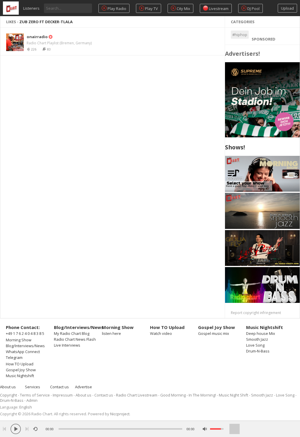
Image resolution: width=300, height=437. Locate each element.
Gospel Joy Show (21, 369)
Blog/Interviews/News (25, 345)
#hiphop (239, 34)
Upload (287, 8)
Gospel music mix (213, 333)
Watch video (161, 333)
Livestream (218, 8)
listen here (111, 333)
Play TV (151, 8)
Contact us (59, 386)
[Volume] (217, 429)
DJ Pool (253, 8)
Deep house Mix (260, 333)
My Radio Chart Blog (71, 333)
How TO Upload (19, 364)
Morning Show (18, 339)
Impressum (63, 395)
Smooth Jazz (257, 339)
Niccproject (119, 413)
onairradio (37, 36)
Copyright (8, 395)
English (25, 407)
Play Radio (116, 8)
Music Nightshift (20, 375)
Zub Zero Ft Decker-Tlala (46, 21)
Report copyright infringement (256, 312)
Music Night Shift (233, 395)
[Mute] (205, 429)
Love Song (255, 345)
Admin (32, 400)
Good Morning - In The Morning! (188, 395)
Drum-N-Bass (258, 351)
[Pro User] (50, 36)
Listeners (31, 8)
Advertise (83, 386)
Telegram (14, 357)
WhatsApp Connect (23, 351)
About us (8, 386)
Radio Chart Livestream (136, 395)
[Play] (16, 429)
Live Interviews (67, 345)
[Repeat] (35, 429)
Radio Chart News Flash (75, 339)
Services (32, 386)
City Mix (183, 8)
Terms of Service (35, 395)
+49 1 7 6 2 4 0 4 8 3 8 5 (25, 333)
